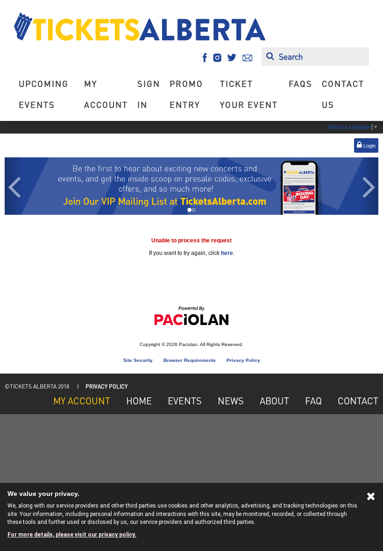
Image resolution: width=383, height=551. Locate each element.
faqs (300, 83)
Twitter (231, 57)
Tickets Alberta (139, 27)
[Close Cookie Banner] (371, 498)
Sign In (148, 94)
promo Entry (186, 94)
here (227, 253)
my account (106, 94)
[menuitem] (46, 94)
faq (313, 401)
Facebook (205, 57)
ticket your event (249, 94)
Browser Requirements (189, 360)
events (185, 401)
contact (358, 401)
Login (369, 145)
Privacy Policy (243, 360)
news (231, 401)
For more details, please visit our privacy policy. (71, 534)
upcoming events (44, 94)
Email (247, 57)
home (139, 401)
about (274, 401)
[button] (14, 186)
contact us (343, 94)
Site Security (138, 360)
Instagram (217, 57)
